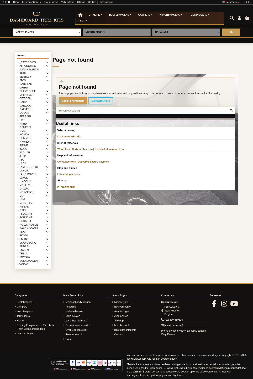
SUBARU (24, 246)
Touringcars (23, 315)
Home (16, 2)
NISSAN (24, 206)
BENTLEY (25, 76)
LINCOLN (25, 181)
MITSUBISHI (26, 203)
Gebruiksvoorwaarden (77, 325)
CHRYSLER (26, 94)
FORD (23, 123)
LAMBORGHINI (28, 166)
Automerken (121, 315)
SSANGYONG (27, 242)
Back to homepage (73, 100)
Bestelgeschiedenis (125, 329)
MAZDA (24, 188)
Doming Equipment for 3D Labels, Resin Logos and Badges (36, 327)
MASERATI (26, 184)
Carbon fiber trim (82, 149)
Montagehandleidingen (78, 301)
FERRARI (25, 116)
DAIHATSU (25, 109)
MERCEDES (26, 192)
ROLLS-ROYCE (28, 224)
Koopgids (70, 306)
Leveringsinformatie (31, 2)
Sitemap (81, 2)
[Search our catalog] (231, 110)
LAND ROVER (27, 174)
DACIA (23, 102)
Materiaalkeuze (74, 311)
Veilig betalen (68, 2)
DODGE (24, 112)
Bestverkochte (122, 306)
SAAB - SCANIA (28, 228)
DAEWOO (25, 105)
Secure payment (99, 161)
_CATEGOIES (27, 62)
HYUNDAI (25, 141)
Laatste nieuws (106, 2)
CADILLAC (25, 83)
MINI (22, 199)
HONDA (24, 134)
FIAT (22, 120)
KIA (21, 159)
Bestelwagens (25, 301)
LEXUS (23, 177)
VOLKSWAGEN (28, 260)
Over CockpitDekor (76, 329)
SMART (24, 239)
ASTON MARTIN (29, 69)
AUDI (22, 73)
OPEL (22, 210)
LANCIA (24, 170)
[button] (96, 15)
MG (21, 195)
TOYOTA (24, 257)
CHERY (24, 87)
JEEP (22, 156)
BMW (22, 80)
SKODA (24, 235)
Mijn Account (121, 325)
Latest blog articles (68, 174)
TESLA (23, 253)
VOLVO (23, 264)
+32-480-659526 (173, 319)
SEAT (22, 231)
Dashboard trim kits (69, 136)
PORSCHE (25, 217)
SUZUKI (24, 249)
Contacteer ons (100, 100)
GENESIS (25, 127)
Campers (22, 306)
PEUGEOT (25, 213)
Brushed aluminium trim (109, 149)
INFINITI (24, 145)
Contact (92, 2)
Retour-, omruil (51, 2)
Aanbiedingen (121, 311)
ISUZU (23, 148)
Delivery (83, 161)
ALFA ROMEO (27, 65)
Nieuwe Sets (121, 301)
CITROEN (25, 98)
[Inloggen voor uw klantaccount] (239, 18)
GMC (22, 130)
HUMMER (25, 138)
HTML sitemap (66, 186)
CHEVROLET (27, 91)
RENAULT (25, 221)
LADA (22, 163)
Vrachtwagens (25, 311)
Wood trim (63, 149)
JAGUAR (24, 152)
